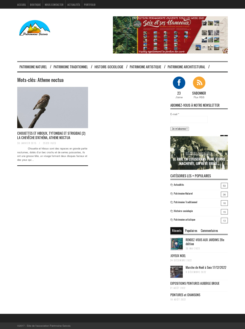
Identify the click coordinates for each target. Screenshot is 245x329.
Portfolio (90, 4)
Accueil (21, 4)
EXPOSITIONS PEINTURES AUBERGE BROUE (194, 283)
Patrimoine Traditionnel (71, 66)
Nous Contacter (54, 4)
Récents (177, 230)
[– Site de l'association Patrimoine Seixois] (35, 33)
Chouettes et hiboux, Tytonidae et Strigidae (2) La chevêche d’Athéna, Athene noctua (51, 135)
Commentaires (209, 230)
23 (179, 93)
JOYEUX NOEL (178, 255)
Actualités (73, 4)
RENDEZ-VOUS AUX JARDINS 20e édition (205, 241)
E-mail (174, 114)
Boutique (35, 4)
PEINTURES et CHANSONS (185, 295)
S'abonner (199, 93)
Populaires (191, 230)
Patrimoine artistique (145, 66)
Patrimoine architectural (186, 66)
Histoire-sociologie (109, 66)
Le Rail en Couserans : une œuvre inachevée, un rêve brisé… (199, 161)
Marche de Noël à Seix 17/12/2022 (206, 267)
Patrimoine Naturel (33, 66)
